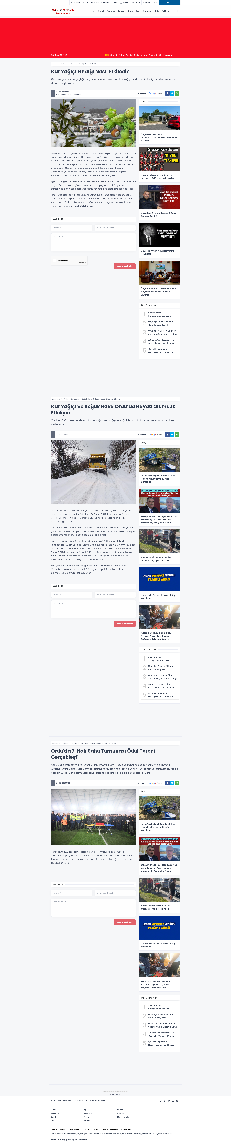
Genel (101, 11)
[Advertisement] (115, 34)
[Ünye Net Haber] (62, 11)
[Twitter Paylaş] (172, 93)
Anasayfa (56, 64)
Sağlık (121, 11)
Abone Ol (142, 93)
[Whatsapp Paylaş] (177, 93)
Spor (138, 11)
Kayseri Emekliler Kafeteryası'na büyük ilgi (97, 55)
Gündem (147, 11)
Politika (165, 11)
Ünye (130, 11)
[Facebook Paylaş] (167, 93)
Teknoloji (111, 11)
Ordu (156, 11)
